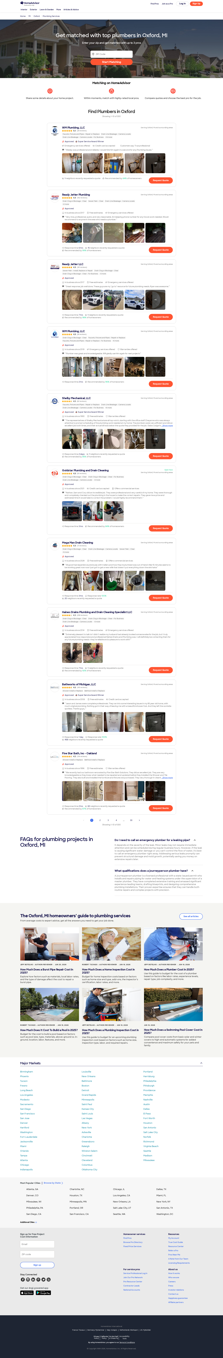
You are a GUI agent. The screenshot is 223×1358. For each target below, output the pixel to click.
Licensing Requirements (179, 1263)
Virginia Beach (150, 1146)
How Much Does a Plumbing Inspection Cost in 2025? (110, 1032)
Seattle (147, 1151)
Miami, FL (161, 1195)
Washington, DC (164, 1214)
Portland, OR (76, 1208)
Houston (147, 1123)
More (58, 9)
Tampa (23, 1155)
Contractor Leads (131, 1286)
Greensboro (88, 1141)
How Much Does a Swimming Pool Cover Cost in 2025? (173, 1031)
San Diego (25, 1109)
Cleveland (87, 1160)
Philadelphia (149, 1081)
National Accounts (131, 1290)
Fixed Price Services (132, 1246)
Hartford (24, 1127)
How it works (174, 1273)
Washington (26, 1132)
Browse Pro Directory (132, 1242)
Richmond (148, 1141)
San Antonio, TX (164, 1208)
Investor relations (176, 1290)
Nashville (148, 1099)
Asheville (86, 1132)
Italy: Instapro (112, 1330)
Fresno (23, 1085)
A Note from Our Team (178, 1259)
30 (131, 820)
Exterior (33, 9)
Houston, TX (76, 1195)
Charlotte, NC (77, 1189)
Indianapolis (26, 1169)
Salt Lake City (150, 1132)
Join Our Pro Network (133, 1277)
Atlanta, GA (32, 1189)
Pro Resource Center (132, 1281)
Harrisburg (148, 1076)
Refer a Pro (173, 1250)
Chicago (24, 1165)
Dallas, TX (161, 1189)
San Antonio (149, 1127)
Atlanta (24, 1160)
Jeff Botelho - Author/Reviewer (36, 965)
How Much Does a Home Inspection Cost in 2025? (108, 971)
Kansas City (88, 1109)
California (104, 1337)
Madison (147, 1155)
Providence (149, 1090)
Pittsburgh (148, 1085)
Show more (168, 425)
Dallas (146, 1109)
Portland (148, 1071)
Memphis (148, 1095)
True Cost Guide (175, 1242)
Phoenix (24, 1076)
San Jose (24, 1118)
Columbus (87, 1165)
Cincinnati (87, 1155)
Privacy (96, 1337)
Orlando (24, 1151)
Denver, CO (32, 1195)
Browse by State (52, 1183)
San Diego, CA (33, 1214)
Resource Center (176, 1246)
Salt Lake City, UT (122, 1208)
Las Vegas (87, 1118)
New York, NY (163, 1201)
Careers (172, 1281)
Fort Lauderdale (28, 1137)
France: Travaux (78, 1330)
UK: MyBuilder (145, 1330)
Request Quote (161, 180)
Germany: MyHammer (95, 1330)
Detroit (85, 1090)
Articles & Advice (71, 9)
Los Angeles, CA (121, 1195)
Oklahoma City (89, 1169)
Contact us (173, 1294)
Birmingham (26, 1071)
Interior (24, 9)
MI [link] (30, 16)
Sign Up (196, 3)
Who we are (173, 1277)
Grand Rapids (89, 1095)
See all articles (191, 916)
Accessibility (124, 1337)
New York (87, 1127)
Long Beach (26, 1090)
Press (170, 1286)
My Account (173, 1238)
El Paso (147, 1113)
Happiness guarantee (178, 1298)
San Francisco (27, 1113)
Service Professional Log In (135, 1273)
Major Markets (30, 1063)
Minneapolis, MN (78, 1201)
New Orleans (88, 1076)
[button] (72, 163)
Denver (24, 1123)
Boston (85, 1085)
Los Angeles (26, 1095)
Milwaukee (149, 1160)
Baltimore (87, 1081)
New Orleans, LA (122, 1201)
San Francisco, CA (79, 1214)
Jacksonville (26, 1141)
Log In (182, 3)
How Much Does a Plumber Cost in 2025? (169, 969)
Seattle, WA (119, 1214)
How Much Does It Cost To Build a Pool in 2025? (49, 1030)
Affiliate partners (176, 1302)
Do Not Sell (113, 1337)
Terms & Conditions (127, 1342)
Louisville (86, 1071)
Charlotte (87, 1137)
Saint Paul (87, 1104)
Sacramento (26, 1104)
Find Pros (127, 1238)
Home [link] (23, 16)
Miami (23, 1146)
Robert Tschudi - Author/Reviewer (99, 965)
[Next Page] (139, 820)
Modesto (25, 1099)
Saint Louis (87, 1113)
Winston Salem (89, 1151)
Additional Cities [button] (27, 1222)
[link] (111, 132)
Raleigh (86, 1146)
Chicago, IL (119, 1189)
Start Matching (111, 62)
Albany (85, 1123)
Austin (146, 1104)
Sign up (37, 1265)
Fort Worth (149, 1118)
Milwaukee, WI (33, 1201)
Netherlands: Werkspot (129, 1330)
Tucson (23, 1081)
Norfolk (147, 1137)
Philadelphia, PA (34, 1208)
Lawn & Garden (47, 9)
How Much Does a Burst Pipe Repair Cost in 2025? (46, 971)
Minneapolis (88, 1099)
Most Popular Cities (30, 1183)
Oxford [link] (37, 16)
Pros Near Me (174, 1255)
